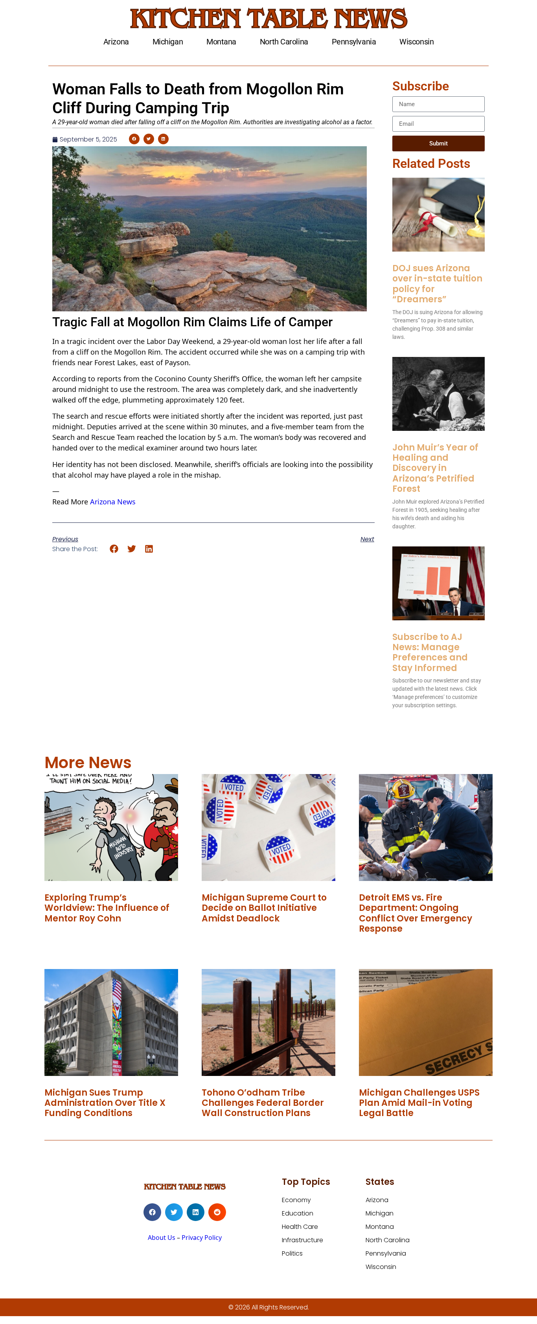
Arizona (116, 41)
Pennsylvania (354, 41)
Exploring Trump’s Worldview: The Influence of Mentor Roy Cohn (106, 908)
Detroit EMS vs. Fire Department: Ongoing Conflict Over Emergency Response (415, 913)
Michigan (168, 41)
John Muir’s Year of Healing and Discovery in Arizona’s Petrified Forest (435, 468)
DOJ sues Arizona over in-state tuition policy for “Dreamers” (437, 283)
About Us (161, 1237)
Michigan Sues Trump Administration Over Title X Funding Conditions (105, 1103)
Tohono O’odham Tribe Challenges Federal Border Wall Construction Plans (263, 1103)
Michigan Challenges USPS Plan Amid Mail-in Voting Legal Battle (419, 1103)
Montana (221, 41)
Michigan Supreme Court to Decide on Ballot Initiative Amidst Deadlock (264, 908)
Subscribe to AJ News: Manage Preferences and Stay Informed (430, 652)
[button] (134, 139)
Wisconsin (416, 41)
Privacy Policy (202, 1237)
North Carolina (284, 41)
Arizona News (113, 501)
